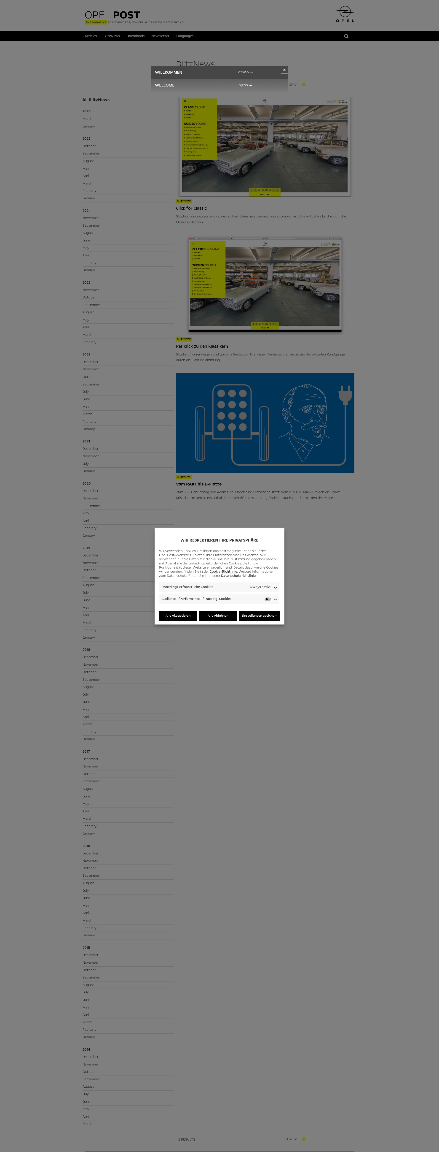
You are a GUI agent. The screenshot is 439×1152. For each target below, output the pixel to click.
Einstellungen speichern (259, 616)
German (245, 72)
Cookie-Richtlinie (223, 571)
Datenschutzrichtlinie (238, 576)
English (244, 85)
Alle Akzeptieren (178, 616)
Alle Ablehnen (218, 616)
